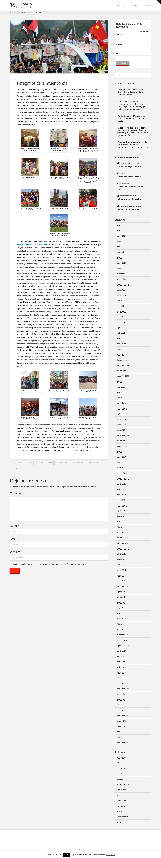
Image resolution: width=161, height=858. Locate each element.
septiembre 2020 (123, 414)
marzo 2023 (121, 295)
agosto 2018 (121, 484)
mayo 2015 (121, 608)
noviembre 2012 (123, 716)
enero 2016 (121, 581)
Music (119, 795)
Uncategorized (122, 817)
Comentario (18, 493)
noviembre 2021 (123, 365)
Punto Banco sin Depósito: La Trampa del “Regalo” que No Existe (131, 118)
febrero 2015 (121, 624)
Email (14, 539)
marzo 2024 (121, 263)
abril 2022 (120, 338)
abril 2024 (120, 257)
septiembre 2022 (123, 328)
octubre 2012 (122, 721)
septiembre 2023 (123, 284)
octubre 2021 (122, 371)
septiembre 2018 (123, 478)
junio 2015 (121, 602)
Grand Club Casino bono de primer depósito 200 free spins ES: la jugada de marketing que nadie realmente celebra (131, 105)
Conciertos (121, 768)
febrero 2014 (121, 678)
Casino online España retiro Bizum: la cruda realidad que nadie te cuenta (130, 92)
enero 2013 (121, 710)
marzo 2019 (121, 457)
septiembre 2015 (123, 592)
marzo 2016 (121, 570)
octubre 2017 (122, 505)
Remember (121, 806)
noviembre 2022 (123, 317)
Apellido (119, 53)
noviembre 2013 (123, 689)
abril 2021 (120, 392)
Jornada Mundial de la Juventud (69, 463)
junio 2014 (121, 662)
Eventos (120, 779)
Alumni (119, 763)
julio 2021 (120, 381)
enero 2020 (121, 430)
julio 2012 (120, 732)
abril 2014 (120, 667)
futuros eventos (122, 790)
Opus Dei (75, 321)
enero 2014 (121, 683)
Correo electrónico (123, 34)
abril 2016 (120, 565)
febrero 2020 (121, 425)
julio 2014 (120, 656)
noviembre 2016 (123, 543)
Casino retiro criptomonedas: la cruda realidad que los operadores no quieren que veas (132, 144)
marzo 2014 (121, 672)
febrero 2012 (121, 737)
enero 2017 (121, 532)
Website (15, 552)
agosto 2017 (121, 511)
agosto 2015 (121, 597)
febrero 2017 (121, 527)
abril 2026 (120, 225)
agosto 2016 (121, 554)
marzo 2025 (121, 236)
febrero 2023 (121, 301)
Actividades (121, 757)
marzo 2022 (121, 344)
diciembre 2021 (122, 360)
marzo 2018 (121, 495)
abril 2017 (120, 522)
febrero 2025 (121, 241)
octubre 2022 (122, 322)
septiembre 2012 (123, 726)
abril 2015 (120, 613)
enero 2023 (121, 306)
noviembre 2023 (123, 274)
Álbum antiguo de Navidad (129, 199)
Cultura (119, 774)
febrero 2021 (121, 398)
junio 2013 (121, 699)
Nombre (119, 44)
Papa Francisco (94, 463)
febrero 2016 (121, 575)
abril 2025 (120, 231)
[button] (159, 2)
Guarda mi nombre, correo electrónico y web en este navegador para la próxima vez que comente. (48, 564)
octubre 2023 (122, 279)
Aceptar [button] (66, 855)
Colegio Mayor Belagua (22, 463)
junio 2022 (121, 333)
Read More (110, 855)
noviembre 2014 (123, 635)
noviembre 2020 (123, 403)
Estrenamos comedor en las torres (130, 188)
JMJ (50, 463)
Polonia (15, 468)
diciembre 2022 (122, 311)
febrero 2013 (121, 705)
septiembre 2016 (123, 548)
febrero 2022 (121, 349)
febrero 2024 (121, 268)
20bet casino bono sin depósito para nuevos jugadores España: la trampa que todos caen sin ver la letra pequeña (132, 131)
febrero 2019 (121, 462)
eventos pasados (123, 784)
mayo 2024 (121, 252)
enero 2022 (121, 354)
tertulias (120, 811)
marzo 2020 (121, 419)
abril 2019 (120, 451)
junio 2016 (121, 559)
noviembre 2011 (123, 743)
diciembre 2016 (122, 538)
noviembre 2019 (123, 435)
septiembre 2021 (123, 376)
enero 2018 (121, 500)
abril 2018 (120, 489)
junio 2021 (121, 387)
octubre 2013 (122, 694)
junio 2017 (121, 516)
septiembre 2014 (123, 646)
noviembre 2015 (123, 586)
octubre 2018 (122, 473)
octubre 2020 (122, 408)
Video (119, 822)
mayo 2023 (121, 290)
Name (14, 525)
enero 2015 (121, 629)
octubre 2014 (122, 640)
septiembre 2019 (123, 446)
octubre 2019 (122, 441)
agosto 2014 (121, 651)
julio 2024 (120, 247)
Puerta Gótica (122, 801)
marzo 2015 (121, 619)
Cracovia (40, 463)
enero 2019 (121, 468)
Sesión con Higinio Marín (129, 167)
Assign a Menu (80, 849)
